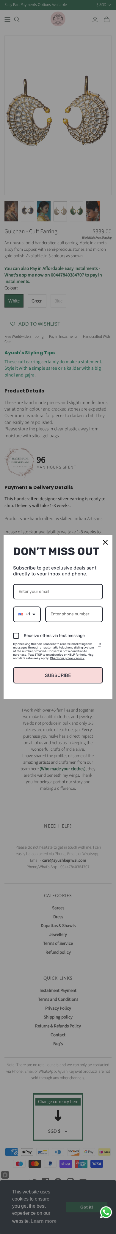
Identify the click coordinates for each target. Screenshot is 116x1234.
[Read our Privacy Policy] (99, 645)
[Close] (105, 542)
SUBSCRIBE (58, 675)
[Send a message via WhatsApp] (106, 1212)
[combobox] (27, 614)
